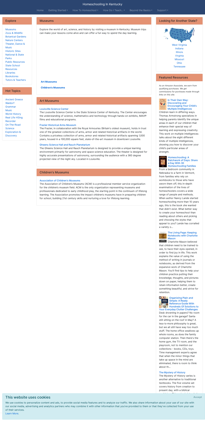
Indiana (179, 48)
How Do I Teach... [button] (113, 10)
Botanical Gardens (15, 36)
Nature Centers (14, 40)
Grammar (10, 106)
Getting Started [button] (57, 10)
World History (13, 113)
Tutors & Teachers (15, 79)
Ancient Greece (14, 99)
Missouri (179, 59)
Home (40, 10)
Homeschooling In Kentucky (102, 4)
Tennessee (179, 66)
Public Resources (15, 61)
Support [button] (161, 10)
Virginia (179, 55)
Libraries (10, 72)
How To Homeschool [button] (84, 10)
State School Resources (12, 67)
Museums (10, 29)
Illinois (179, 52)
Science (9, 128)
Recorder (10, 121)
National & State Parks (14, 56)
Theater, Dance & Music (15, 45)
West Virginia (179, 44)
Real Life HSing (14, 117)
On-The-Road (13, 124)
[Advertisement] (94, 57)
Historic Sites (13, 50)
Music (8, 110)
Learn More (11, 413)
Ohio (179, 62)
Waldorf (9, 103)
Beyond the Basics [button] (140, 10)
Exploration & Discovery (13, 133)
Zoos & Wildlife (14, 32)
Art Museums (49, 81)
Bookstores (11, 76)
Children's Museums (53, 87)
